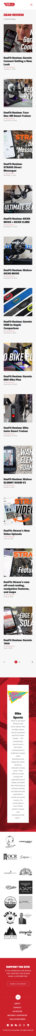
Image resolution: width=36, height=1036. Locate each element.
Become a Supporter (17, 1015)
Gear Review (10, 67)
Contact (17, 1007)
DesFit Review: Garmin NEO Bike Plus (18, 378)
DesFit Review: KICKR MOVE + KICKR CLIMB (17, 220)
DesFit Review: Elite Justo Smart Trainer (16, 429)
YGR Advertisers (17, 1019)
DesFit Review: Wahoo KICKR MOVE (18, 272)
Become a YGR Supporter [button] (18, 984)
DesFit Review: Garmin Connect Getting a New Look (18, 61)
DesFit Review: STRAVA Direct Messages (13, 167)
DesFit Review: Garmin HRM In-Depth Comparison (18, 324)
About (17, 1003)
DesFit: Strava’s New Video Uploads (17, 532)
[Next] (31, 662)
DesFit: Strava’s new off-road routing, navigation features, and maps (16, 587)
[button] (31, 4)
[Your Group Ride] (9, 5)
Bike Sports (18, 715)
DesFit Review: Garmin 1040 (18, 642)
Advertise (17, 1011)
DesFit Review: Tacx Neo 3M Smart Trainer (17, 114)
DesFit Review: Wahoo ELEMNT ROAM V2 (18, 481)
